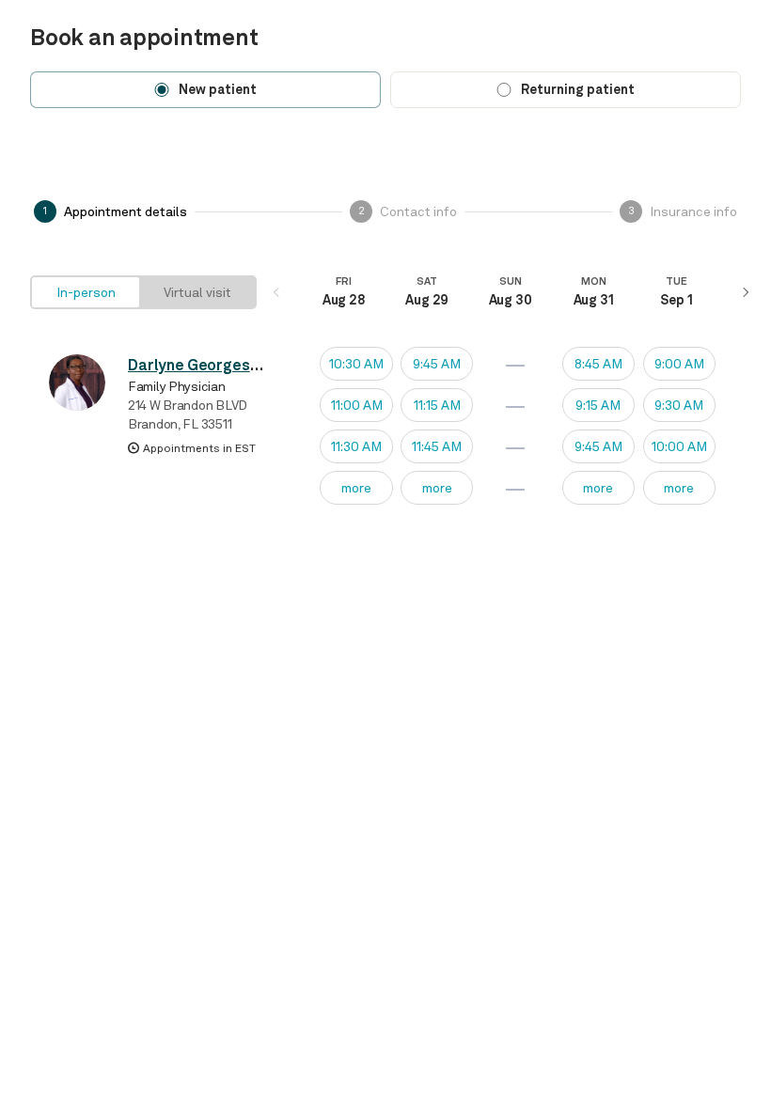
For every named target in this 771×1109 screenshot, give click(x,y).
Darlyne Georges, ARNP (211, 365)
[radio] (85, 292)
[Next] (745, 292)
